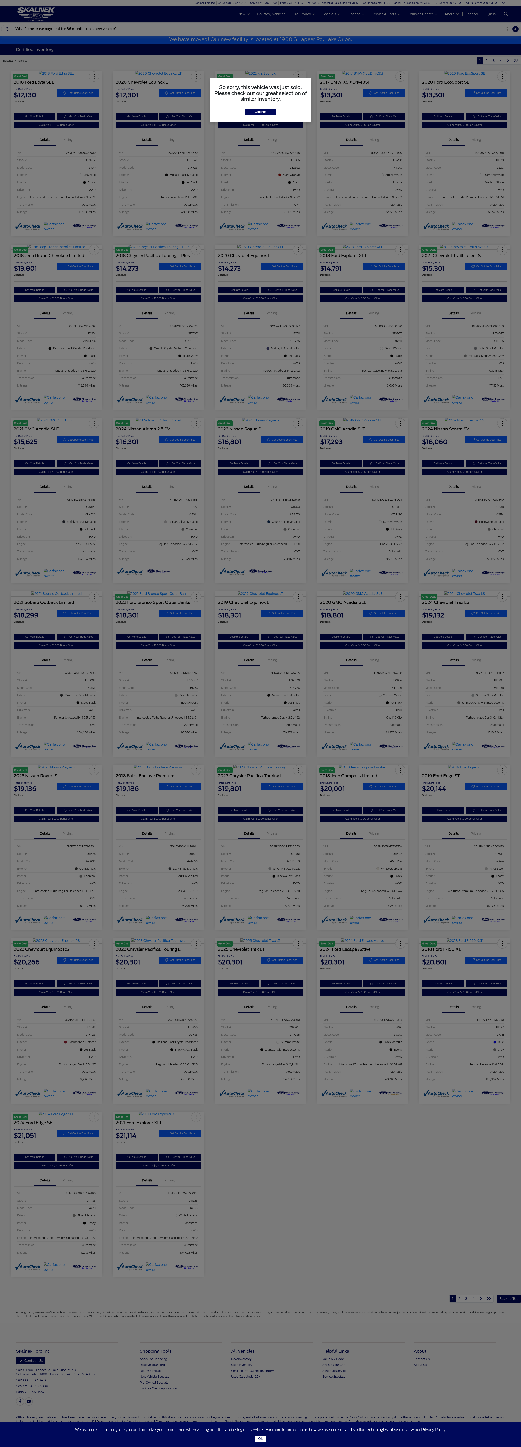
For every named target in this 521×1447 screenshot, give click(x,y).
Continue (260, 111)
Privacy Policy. (433, 1429)
